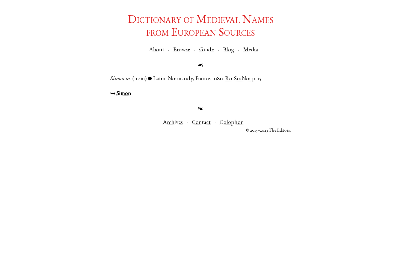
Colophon (232, 123)
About (156, 50)
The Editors (279, 130)
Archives (173, 123)
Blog (228, 50)
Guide (206, 50)
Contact (201, 123)
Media (250, 50)
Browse (181, 50)
